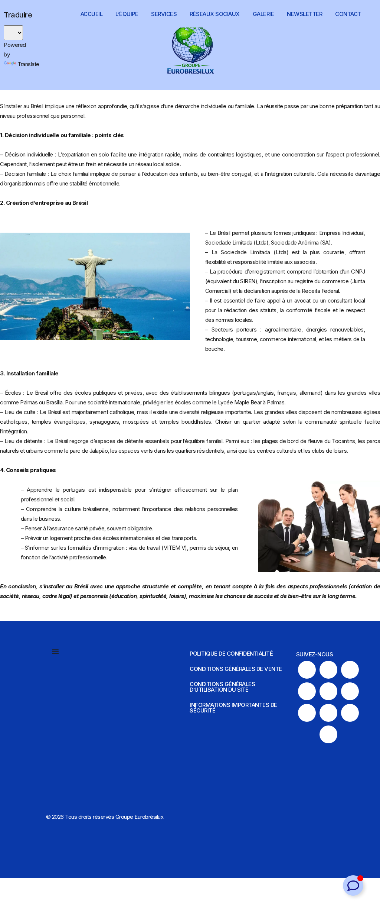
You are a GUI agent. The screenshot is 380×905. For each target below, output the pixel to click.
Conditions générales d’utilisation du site (222, 687)
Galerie (263, 13)
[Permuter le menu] (55, 651)
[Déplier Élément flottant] (353, 885)
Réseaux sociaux (215, 13)
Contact (348, 13)
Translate (28, 64)
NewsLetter (304, 13)
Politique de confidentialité (231, 653)
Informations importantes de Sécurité (233, 707)
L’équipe (126, 13)
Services (164, 13)
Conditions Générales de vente (236, 668)
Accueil (92, 13)
